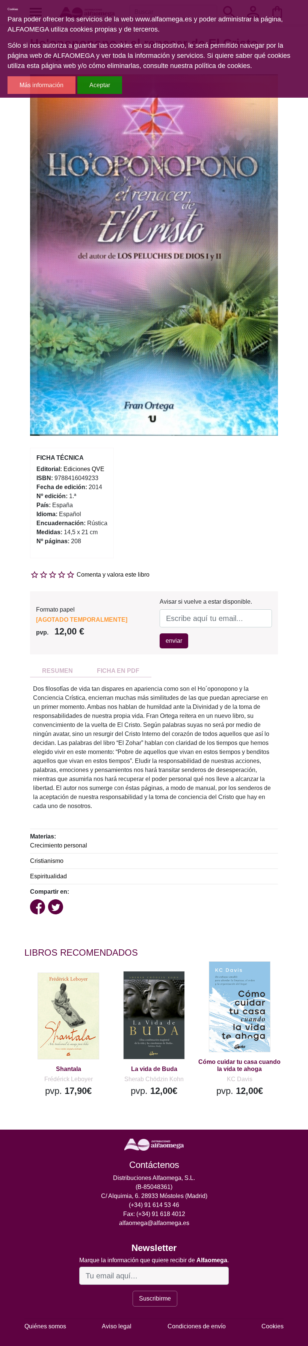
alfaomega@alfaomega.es (154, 1223)
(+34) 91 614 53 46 (154, 1205)
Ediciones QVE (83, 469)
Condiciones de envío (197, 1326)
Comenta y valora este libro (113, 574)
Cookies (272, 1326)
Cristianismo (46, 861)
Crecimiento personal (58, 845)
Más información (41, 85)
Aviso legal (116, 1326)
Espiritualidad (48, 876)
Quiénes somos (45, 1326)
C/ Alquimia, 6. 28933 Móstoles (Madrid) (154, 1196)
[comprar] (70, 989)
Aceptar (99, 85)
